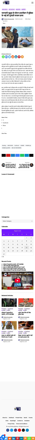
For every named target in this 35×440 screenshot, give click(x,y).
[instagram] (15, 430)
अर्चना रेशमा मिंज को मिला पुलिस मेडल (11, 265)
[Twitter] (9, 56)
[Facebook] (6, 56)
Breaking (4, 145)
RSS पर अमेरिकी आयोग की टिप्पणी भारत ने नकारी (13, 267)
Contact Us (20, 420)
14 (22, 244)
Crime (7, 420)
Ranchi (25, 417)
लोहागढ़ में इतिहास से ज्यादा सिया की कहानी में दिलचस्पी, (14, 270)
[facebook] (7, 430)
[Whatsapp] (3, 56)
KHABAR (22, 145)
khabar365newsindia (9, 19)
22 (26, 247)
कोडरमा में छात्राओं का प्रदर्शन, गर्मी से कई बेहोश (13, 264)
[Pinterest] (19, 56)
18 (8, 247)
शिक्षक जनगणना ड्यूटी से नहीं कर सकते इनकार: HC (14, 268)
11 (8, 244)
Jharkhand (16, 145)
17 (3, 247)
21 (22, 247)
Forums (30, 417)
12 (12, 244)
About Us (5, 417)
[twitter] (11, 430)
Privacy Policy (11, 423)
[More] (22, 56)
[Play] (4, 288)
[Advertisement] (17, 363)
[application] (17, 281)
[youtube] (19, 430)
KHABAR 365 (28, 145)
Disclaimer (27, 420)
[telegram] (27, 430)
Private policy (19, 417)
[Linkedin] (15, 56)
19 (12, 247)
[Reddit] (12, 56)
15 (26, 244)
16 (31, 244)
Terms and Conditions (21, 423)
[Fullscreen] (31, 288)
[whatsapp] (23, 430)
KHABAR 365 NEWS (6, 147)
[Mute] (28, 288)
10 (3, 244)
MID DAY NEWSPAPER (16, 147)
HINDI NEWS (10, 145)
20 (17, 247)
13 (17, 244)
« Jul (3, 256)
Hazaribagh (13, 420)
